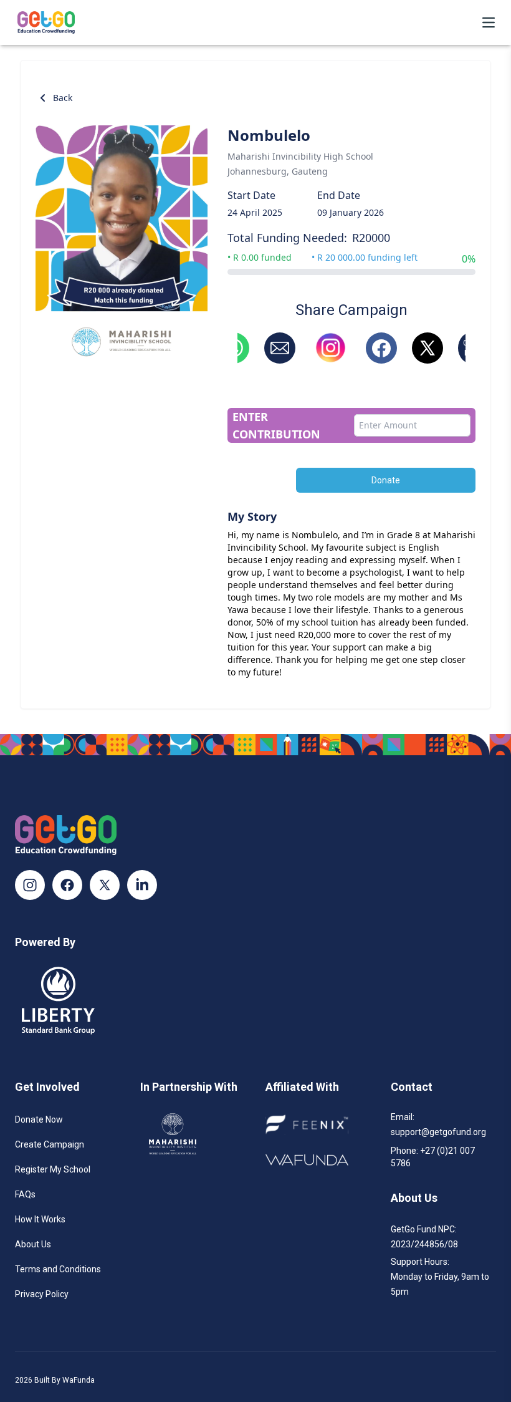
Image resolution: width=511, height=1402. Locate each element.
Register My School (52, 1169)
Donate (385, 480)
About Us (33, 1244)
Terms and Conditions (58, 1269)
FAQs (25, 1194)
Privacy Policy (42, 1294)
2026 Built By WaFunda (55, 1380)
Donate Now (39, 1119)
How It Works (40, 1219)
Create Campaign (49, 1144)
